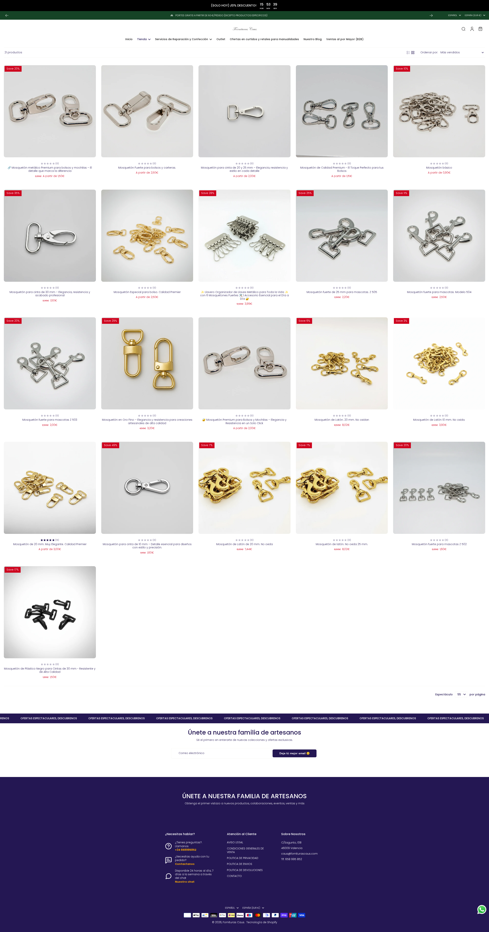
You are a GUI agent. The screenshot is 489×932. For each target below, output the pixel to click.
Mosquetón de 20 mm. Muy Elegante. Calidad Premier (50, 544)
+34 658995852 (185, 850)
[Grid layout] (412, 52)
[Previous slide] (7, 15)
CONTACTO (234, 876)
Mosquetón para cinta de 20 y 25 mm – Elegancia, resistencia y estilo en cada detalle (244, 169)
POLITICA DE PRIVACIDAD (242, 858)
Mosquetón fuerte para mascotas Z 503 (49, 420)
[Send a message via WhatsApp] (482, 909)
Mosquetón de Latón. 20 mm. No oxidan (342, 420)
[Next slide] (431, 15)
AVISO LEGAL (235, 842)
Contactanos (184, 864)
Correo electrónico (191, 753)
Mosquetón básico (439, 168)
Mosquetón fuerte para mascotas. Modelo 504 (439, 292)
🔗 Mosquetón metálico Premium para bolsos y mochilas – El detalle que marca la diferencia (50, 169)
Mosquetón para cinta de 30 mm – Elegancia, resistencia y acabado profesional (50, 293)
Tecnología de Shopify (261, 922)
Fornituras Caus (233, 922)
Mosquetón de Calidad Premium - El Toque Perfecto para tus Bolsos (342, 169)
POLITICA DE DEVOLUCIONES (245, 870)
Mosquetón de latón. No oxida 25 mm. (342, 544)
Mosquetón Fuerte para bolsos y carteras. (147, 168)
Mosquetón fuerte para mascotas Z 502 (439, 544)
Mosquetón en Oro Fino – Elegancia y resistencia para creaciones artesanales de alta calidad (147, 421)
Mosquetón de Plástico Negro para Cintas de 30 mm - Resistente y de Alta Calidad (50, 670)
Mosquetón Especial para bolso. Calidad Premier (147, 292)
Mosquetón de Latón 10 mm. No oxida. (439, 420)
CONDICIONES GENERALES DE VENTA (245, 850)
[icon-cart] (480, 28)
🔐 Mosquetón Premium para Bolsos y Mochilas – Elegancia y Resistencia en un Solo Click (244, 421)
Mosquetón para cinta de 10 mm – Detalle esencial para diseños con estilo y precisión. (147, 546)
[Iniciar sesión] (472, 28)
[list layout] (408, 52)
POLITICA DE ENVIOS (239, 864)
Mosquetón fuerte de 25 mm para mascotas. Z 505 (342, 292)
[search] (463, 28)
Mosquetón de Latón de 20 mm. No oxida (244, 544)
